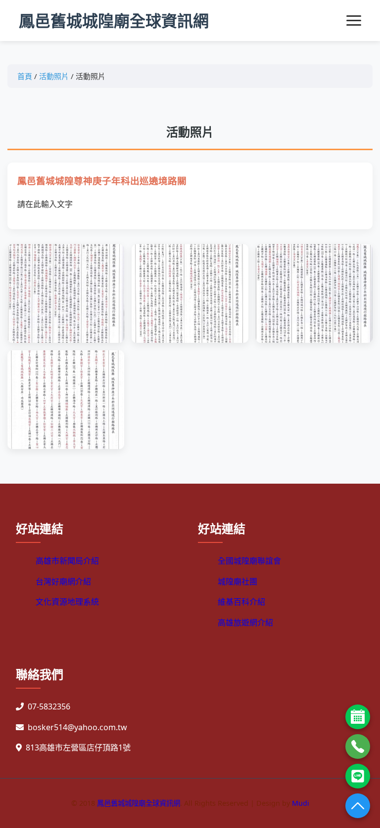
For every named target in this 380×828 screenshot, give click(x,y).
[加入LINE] (357, 776)
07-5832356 (49, 706)
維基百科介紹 (241, 601)
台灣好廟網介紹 (63, 581)
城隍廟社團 (237, 581)
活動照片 (54, 76)
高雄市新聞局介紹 (67, 560)
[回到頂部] (357, 805)
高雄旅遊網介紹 (245, 622)
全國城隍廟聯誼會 (249, 560)
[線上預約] (357, 716)
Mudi (300, 803)
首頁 (24, 76)
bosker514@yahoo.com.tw (77, 727)
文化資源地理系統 (67, 601)
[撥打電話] (357, 746)
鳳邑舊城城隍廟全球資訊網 (114, 20)
